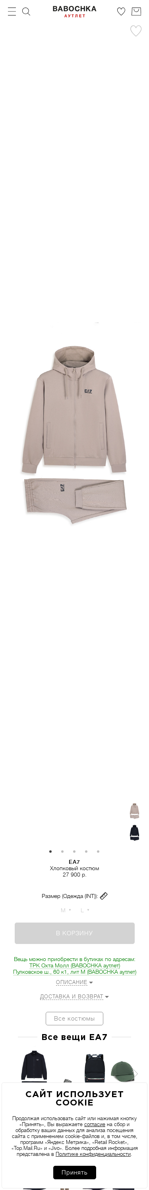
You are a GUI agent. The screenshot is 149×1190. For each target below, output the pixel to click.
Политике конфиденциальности (93, 1154)
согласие (94, 1124)
